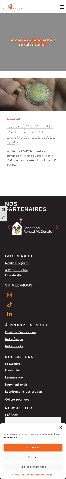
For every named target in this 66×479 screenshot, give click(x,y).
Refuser (33, 457)
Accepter (33, 447)
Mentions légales (43, 475)
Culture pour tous (17, 399)
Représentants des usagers (23, 391)
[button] (60, 427)
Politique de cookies (22, 475)
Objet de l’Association (20, 332)
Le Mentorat (13, 363)
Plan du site (13, 275)
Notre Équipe (14, 339)
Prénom (11, 415)
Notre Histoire (14, 346)
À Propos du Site (16, 270)
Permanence (14, 377)
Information (13, 370)
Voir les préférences (33, 467)
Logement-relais (16, 384)
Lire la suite (13, 173)
